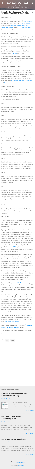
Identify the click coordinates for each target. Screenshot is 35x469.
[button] (32, 12)
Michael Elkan (21, 465)
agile (7, 340)
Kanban (6, 83)
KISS (14, 247)
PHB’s (15, 53)
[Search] (32, 3)
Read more (30, 411)
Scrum (27, 81)
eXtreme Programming (17, 81)
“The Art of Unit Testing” (12, 321)
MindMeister (21, 283)
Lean (31, 81)
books (13, 340)
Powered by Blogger (19, 462)
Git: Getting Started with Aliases (13, 439)
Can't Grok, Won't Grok (17, 3)
